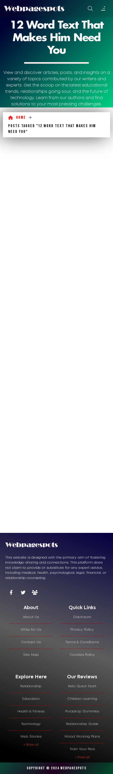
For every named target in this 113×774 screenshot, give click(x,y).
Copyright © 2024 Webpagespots (56, 768)
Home (21, 117)
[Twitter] (23, 593)
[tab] (31, 608)
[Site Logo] (34, 8)
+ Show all (31, 744)
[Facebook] (11, 593)
